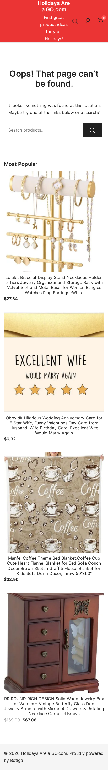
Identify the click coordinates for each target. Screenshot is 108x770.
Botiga (16, 760)
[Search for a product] (75, 21)
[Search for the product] (92, 130)
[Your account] (88, 21)
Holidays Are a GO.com (54, 6)
